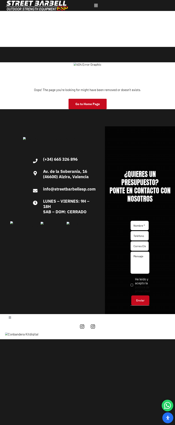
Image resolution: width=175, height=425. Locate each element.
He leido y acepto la (142, 285)
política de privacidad (142, 289)
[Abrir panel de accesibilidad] (167, 417)
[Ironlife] (73, 223)
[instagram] (82, 326)
